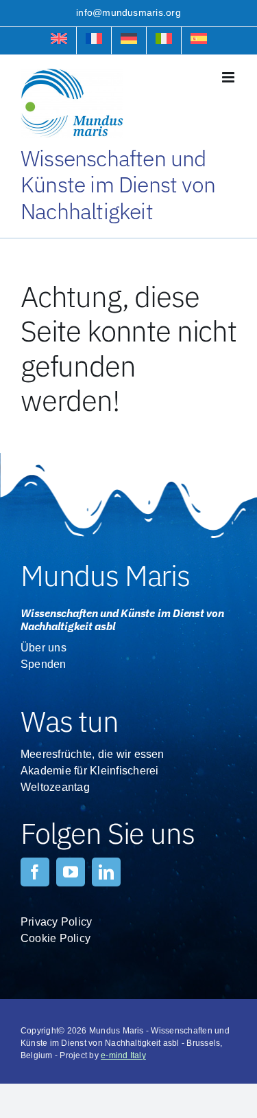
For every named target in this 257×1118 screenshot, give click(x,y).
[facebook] (35, 872)
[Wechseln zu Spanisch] (199, 40)
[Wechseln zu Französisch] (94, 40)
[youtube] (70, 872)
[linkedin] (106, 872)
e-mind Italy (123, 1055)
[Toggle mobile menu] (229, 77)
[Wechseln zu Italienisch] (164, 40)
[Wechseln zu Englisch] (59, 40)
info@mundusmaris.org (128, 12)
